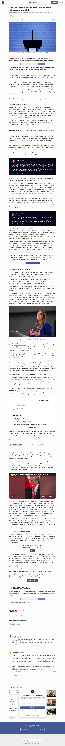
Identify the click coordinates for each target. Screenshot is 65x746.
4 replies (15, 647)
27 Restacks (25, 610)
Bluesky (25, 295)
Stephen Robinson (18, 711)
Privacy (31, 737)
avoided (40, 453)
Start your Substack (29, 740)
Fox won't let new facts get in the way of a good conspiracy (38, 130)
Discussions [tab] (19, 687)
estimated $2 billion (29, 187)
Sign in (61, 2)
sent (36, 503)
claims (17, 431)
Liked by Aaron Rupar (17, 637)
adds (23, 301)
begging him (16, 238)
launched (38, 467)
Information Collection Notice (32, 712)
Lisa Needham (17, 694)
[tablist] (14, 624)
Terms (35, 737)
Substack (26, 743)
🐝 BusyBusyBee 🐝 (16, 636)
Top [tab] (11, 687)
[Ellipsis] (55, 636)
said (25, 286)
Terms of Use (38, 710)
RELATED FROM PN (15, 445)
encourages (12, 390)
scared (43, 229)
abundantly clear (36, 338)
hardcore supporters (20, 345)
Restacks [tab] (18, 624)
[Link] (8, 104)
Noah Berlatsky (15, 15)
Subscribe (54, 2)
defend (49, 457)
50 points (43, 198)
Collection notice (40, 737)
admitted (28, 466)
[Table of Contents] (1, 373)
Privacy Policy (42, 712)
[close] (45, 690)
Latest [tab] (14, 687)
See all (12, 717)
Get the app (38, 740)
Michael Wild (15, 652)
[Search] (46, 2)
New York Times (32, 427)
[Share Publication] (49, 2)
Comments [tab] (12, 624)
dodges (40, 455)
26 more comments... (13, 681)
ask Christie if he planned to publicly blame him (31, 515)
